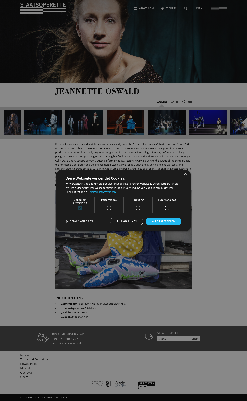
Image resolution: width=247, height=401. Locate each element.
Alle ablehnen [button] (127, 221)
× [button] (185, 174)
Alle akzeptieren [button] (163, 221)
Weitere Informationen (103, 192)
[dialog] (123, 200)
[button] (79, 221)
